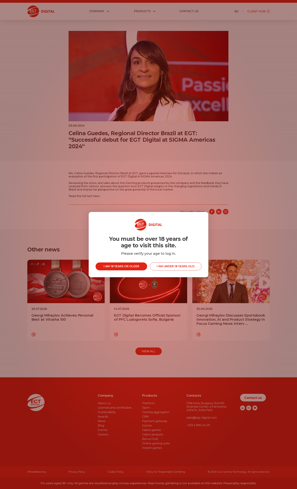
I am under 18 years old (176, 266)
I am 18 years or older (121, 266)
